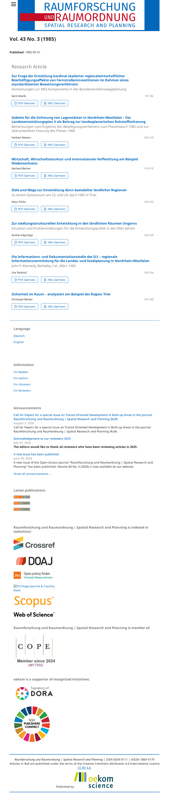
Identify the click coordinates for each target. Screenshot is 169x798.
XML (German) (56, 103)
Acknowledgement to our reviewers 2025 (42, 438)
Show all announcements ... (33, 474)
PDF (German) (26, 103)
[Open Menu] (13, 4)
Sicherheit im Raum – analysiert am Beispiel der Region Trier (61, 294)
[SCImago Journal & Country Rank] (34, 590)
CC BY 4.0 (84, 768)
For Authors (21, 378)
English (19, 342)
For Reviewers (22, 390)
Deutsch (19, 336)
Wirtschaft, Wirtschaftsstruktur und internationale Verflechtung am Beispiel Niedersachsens (75, 161)
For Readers (21, 372)
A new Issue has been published (36, 454)
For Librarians (22, 384)
